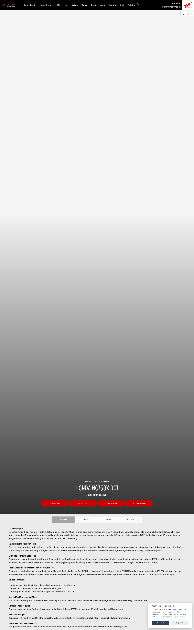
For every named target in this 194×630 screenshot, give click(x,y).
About (122, 5)
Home (26, 5)
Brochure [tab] (130, 519)
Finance (84, 5)
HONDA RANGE (88, 482)
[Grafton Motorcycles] (8, 4)
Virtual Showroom (46, 5)
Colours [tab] (86, 519)
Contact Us (131, 5)
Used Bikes (57, 5)
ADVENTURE (97, 482)
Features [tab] (63, 519)
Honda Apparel (113, 5)
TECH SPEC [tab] (108, 519)
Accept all (160, 623)
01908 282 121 (176, 3)
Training (102, 5)
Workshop (75, 5)
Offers (66, 5)
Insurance (94, 5)
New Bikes (33, 5)
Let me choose (180, 617)
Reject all (179, 623)
